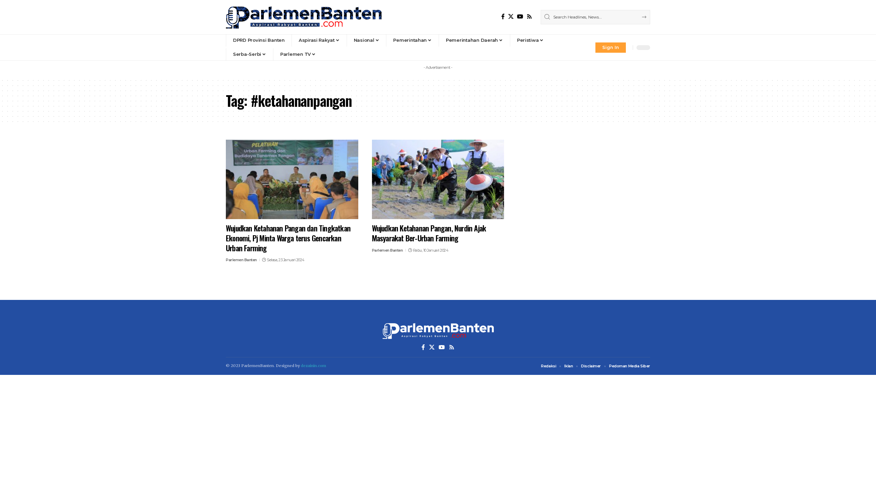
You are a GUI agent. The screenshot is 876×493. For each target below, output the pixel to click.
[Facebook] (503, 16)
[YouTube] (520, 16)
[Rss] (529, 16)
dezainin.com (313, 365)
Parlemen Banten (241, 259)
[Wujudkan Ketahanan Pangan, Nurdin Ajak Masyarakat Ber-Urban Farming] (438, 179)
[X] (510, 16)
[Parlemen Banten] (304, 17)
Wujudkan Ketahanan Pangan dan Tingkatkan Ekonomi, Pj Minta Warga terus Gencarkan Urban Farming (288, 238)
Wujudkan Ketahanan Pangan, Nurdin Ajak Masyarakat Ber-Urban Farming (429, 233)
